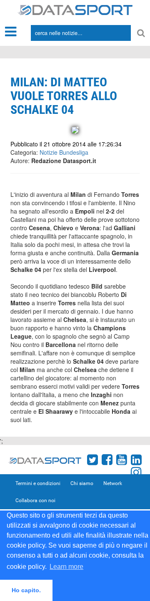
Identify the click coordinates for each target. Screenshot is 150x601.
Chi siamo (81, 483)
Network (112, 483)
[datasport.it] (75, 9)
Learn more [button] (66, 566)
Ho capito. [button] (26, 590)
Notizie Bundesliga (64, 152)
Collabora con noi (35, 500)
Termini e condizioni (37, 483)
